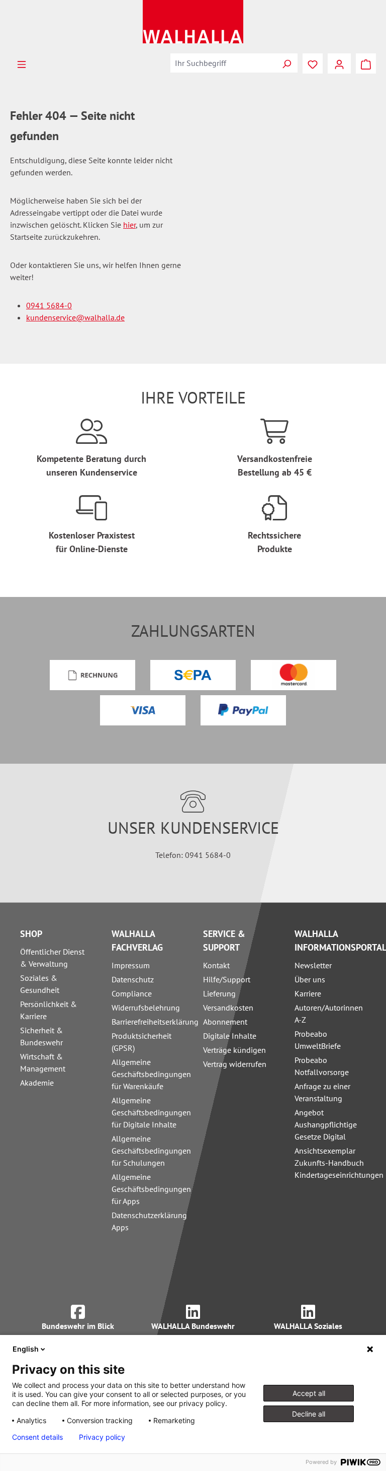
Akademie (37, 1083)
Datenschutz (133, 979)
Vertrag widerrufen (234, 1064)
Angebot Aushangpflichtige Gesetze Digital (326, 1124)
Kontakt (216, 965)
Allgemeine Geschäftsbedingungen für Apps (151, 1189)
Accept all (309, 1393)
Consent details (37, 1437)
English (26, 1349)
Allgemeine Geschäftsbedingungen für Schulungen (151, 1150)
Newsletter (313, 965)
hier (129, 225)
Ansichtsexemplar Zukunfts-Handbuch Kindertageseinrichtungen (339, 1163)
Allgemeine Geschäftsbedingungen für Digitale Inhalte (151, 1112)
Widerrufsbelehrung (146, 1007)
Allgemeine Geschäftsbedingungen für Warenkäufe (151, 1074)
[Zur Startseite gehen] (193, 21)
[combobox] (223, 63)
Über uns (310, 979)
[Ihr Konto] (339, 63)
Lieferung (219, 993)
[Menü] (21, 63)
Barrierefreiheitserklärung (155, 1022)
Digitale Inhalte (229, 1036)
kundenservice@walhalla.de (75, 317)
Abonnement (225, 1022)
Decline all (308, 1414)
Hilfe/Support (226, 979)
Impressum (131, 965)
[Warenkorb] (366, 63)
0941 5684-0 (49, 305)
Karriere (308, 993)
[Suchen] (286, 63)
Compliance (132, 993)
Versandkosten (228, 1007)
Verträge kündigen (234, 1050)
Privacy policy (102, 1437)
